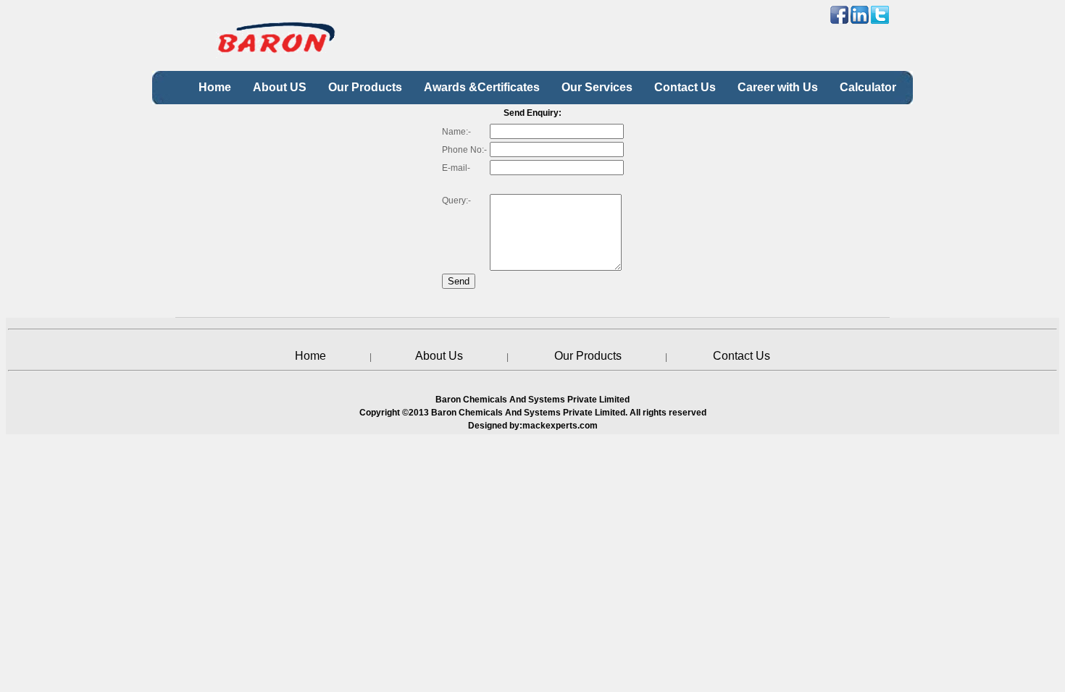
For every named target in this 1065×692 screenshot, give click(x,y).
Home (215, 87)
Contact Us (741, 356)
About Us (439, 356)
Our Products (365, 87)
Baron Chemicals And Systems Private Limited (528, 413)
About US (279, 87)
